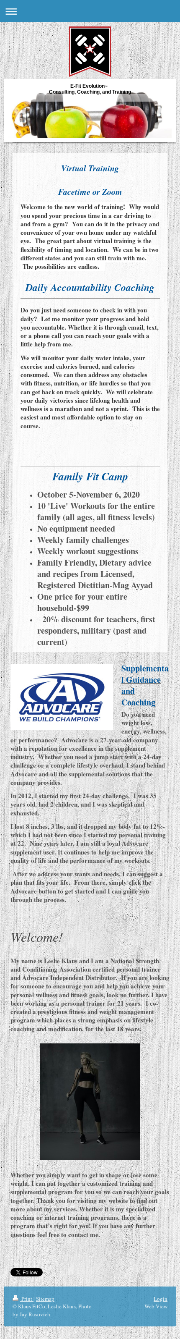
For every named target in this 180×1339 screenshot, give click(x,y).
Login (160, 1298)
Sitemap (45, 1298)
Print (26, 1298)
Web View (155, 1306)
